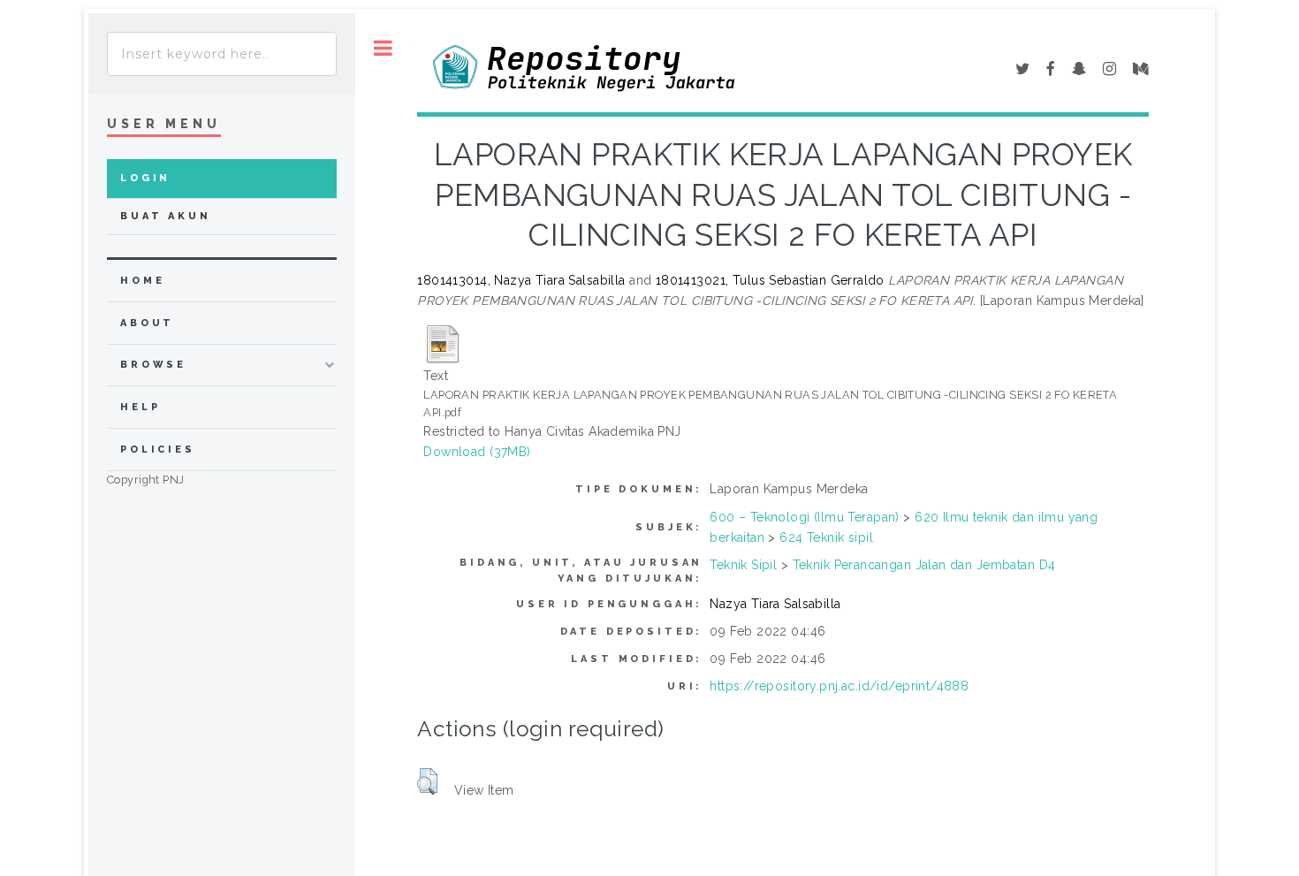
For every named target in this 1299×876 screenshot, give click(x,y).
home (142, 280)
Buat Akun (165, 216)
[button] (427, 781)
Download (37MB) (476, 452)
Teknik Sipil (743, 565)
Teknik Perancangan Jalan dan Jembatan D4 (924, 565)
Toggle (383, 48)
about (147, 323)
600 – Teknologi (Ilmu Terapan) (805, 517)
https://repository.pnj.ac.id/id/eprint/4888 (839, 686)
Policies (157, 449)
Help (140, 407)
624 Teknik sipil (826, 537)
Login (145, 178)
